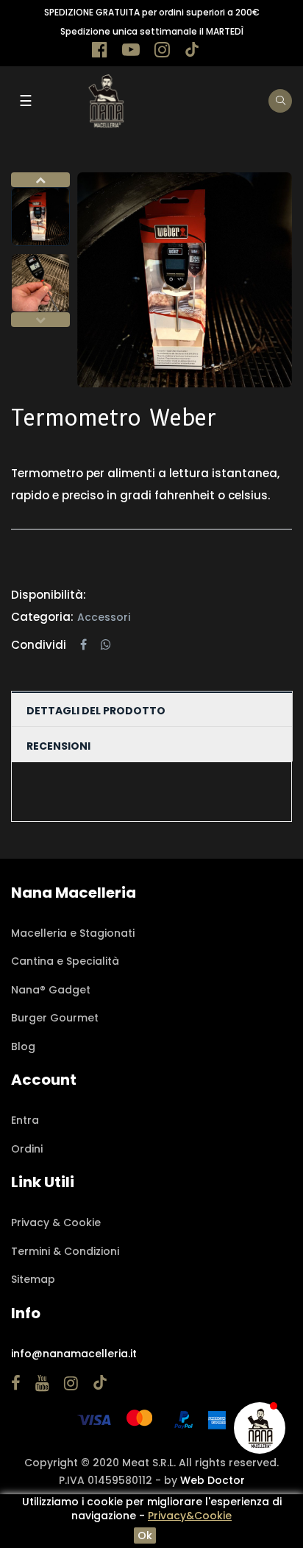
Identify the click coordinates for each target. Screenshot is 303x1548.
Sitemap (33, 1279)
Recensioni (58, 746)
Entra (25, 1120)
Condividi (83, 645)
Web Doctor (212, 1480)
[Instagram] (162, 52)
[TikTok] (192, 52)
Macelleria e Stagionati (73, 933)
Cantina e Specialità (65, 961)
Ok (145, 1535)
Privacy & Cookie (56, 1222)
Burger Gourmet (55, 1017)
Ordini (27, 1148)
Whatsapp (106, 645)
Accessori (103, 617)
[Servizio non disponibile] (260, 1427)
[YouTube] (131, 52)
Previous (40, 319)
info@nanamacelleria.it (74, 1353)
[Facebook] (99, 52)
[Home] (106, 100)
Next (40, 179)
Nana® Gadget (50, 989)
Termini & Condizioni (65, 1251)
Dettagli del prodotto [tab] (95, 710)
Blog (23, 1046)
